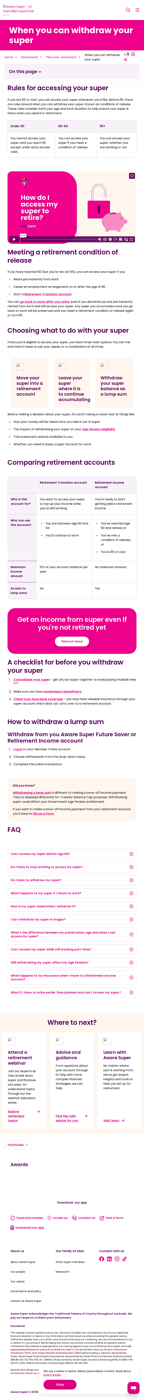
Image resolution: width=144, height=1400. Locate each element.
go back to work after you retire (44, 302)
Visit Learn (111, 1120)
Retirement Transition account (47, 294)
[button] (137, 10)
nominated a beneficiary (63, 691)
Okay (66, 1384)
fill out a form (43, 814)
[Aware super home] (20, 9)
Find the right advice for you (67, 1118)
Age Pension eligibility (98, 429)
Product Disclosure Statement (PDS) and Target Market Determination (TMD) (68, 1351)
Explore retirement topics (16, 1116)
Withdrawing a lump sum (32, 793)
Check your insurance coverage (38, 699)
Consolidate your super (32, 679)
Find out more (72, 641)
